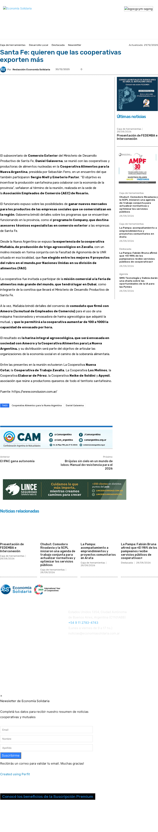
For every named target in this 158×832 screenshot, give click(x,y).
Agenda (123, 274)
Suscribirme (11, 755)
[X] (45, 417)
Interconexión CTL (82, 671)
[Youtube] (23, 817)
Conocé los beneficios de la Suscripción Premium (47, 796)
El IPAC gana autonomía (17, 461)
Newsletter (74, 45)
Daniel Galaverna (75, 405)
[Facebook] (35, 417)
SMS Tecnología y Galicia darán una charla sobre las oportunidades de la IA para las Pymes (138, 282)
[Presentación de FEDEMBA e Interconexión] (18, 528)
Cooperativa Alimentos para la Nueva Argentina (37, 405)
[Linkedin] (64, 417)
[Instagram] (7, 817)
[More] (73, 417)
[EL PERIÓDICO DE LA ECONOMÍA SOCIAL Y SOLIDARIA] (67, 15)
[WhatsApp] (54, 417)
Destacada (58, 45)
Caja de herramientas (13, 45)
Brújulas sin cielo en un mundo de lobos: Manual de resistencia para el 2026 (87, 464)
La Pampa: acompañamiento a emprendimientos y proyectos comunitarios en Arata (138, 232)
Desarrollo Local (38, 45)
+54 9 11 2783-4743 (83, 623)
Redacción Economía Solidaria (31, 69)
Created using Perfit (15, 774)
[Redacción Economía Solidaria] (3, 69)
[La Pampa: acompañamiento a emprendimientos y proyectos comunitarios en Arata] (99, 528)
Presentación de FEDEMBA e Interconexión (137, 137)
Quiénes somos (10, 648)
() (119, 660)
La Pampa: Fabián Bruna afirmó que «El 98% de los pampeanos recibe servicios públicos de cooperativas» (138, 257)
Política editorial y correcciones (21, 653)
